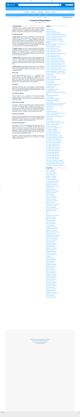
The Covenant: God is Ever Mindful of (53, 147)
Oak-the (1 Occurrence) (50, 174)
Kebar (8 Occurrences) (50, 246)
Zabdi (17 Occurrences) (51, 218)
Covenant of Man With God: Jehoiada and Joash (55, 53)
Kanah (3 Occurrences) (50, 202)
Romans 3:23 (32, 97)
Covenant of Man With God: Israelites (53, 50)
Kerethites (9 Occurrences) (51, 248)
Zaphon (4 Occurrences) (51, 290)
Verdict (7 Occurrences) (51, 284)
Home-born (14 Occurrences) (52, 228)
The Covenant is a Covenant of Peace (53, 127)
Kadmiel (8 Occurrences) (51, 297)
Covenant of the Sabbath (51, 77)
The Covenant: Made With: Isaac (52, 153)
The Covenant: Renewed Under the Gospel (54, 163)
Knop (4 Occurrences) (50, 287)
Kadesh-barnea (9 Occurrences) (52, 231)
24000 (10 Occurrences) (51, 279)
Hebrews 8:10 (41, 77)
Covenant (48, 28)
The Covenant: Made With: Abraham (53, 150)
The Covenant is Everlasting (51, 129)
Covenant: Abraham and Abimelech (53, 98)
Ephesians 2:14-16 (24, 126)
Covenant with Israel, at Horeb (52, 89)
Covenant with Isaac (50, 87)
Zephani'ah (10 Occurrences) (52, 292)
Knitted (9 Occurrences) (51, 220)
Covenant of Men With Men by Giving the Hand (55, 63)
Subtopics (40, 22)
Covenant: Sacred (49, 119)
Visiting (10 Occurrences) (51, 289)
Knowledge (48, 256)
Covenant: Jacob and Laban (51, 111)
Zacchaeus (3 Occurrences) (51, 240)
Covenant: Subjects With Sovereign (53, 121)
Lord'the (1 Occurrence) (51, 169)
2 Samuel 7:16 (39, 67)
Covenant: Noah (49, 118)
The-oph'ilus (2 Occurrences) (52, 179)
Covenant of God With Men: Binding (53, 32)
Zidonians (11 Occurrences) (51, 197)
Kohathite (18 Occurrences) (51, 184)
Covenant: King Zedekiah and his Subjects (54, 116)
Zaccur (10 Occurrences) (51, 293)
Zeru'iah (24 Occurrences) (51, 275)
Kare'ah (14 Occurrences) (51, 210)
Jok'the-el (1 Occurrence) (51, 178)
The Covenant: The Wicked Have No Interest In (55, 165)
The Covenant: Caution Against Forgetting (54, 137)
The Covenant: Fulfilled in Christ (52, 145)
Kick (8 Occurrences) (50, 269)
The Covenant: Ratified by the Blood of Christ (55, 162)
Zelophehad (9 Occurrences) (52, 227)
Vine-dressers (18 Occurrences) (52, 204)
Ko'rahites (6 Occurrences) (51, 274)
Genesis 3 (23, 95)
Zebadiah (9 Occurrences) (51, 264)
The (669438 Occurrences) (51, 173)
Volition (47, 212)
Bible (8, 17)
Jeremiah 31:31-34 (31, 75)
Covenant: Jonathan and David (52, 114)
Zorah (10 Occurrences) (51, 266)
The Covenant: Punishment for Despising (54, 160)
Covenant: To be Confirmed (51, 126)
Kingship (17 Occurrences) (51, 230)
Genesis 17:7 (29, 50)
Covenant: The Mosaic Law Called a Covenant (55, 122)
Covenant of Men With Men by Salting (53, 68)
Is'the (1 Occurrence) (50, 171)
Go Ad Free (2, 412)
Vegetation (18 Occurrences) (52, 200)
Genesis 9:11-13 (25, 39)
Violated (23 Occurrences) (51, 285)
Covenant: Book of (49, 108)
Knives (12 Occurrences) (51, 195)
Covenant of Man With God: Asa (52, 48)
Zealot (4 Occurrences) (50, 233)
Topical (11, 17)
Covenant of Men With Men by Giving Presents (55, 61)
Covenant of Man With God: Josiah (53, 56)
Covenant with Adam (50, 81)
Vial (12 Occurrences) (50, 225)
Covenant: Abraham (50, 97)
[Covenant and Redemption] (78, 189)
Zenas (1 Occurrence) (50, 241)
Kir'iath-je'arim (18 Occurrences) (52, 186)
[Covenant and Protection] (1, 189)
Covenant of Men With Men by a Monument (55, 59)
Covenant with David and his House (53, 84)
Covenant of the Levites (51, 76)
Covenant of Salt (49, 74)
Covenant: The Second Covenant (52, 124)
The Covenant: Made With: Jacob (52, 157)
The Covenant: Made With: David (52, 152)
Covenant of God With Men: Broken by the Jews (55, 34)
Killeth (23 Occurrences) (51, 223)
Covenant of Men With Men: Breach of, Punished (56, 69)
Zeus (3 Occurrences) (50, 261)
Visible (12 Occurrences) (51, 259)
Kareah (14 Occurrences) (51, 199)
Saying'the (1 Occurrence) (51, 176)
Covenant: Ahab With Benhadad (52, 100)
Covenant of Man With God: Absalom (53, 46)
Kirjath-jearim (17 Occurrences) (52, 215)
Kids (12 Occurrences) (50, 222)
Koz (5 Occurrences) (50, 295)
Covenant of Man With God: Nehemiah (53, 58)
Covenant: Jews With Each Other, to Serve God (55, 113)
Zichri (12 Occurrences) (51, 272)
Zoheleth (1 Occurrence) (51, 251)
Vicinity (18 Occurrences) (51, 205)
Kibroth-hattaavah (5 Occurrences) (53, 235)
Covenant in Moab (49, 29)
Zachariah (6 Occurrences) (51, 244)
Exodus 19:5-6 (15, 59)
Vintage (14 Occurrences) (51, 192)
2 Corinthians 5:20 (30, 117)
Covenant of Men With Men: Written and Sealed (55, 73)
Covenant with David (50, 82)
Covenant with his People (51, 86)
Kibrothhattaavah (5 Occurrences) (53, 236)
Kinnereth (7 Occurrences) (51, 254)
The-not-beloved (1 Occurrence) (52, 181)
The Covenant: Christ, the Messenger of (54, 140)
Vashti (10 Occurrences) (51, 217)
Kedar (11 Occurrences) (51, 271)
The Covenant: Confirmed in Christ (53, 144)
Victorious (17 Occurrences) (51, 238)
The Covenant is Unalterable (51, 131)
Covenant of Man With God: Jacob (53, 51)
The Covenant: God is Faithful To (52, 149)
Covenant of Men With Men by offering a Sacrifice (56, 66)
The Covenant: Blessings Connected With (54, 135)
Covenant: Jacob (49, 109)
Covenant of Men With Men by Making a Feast (55, 64)
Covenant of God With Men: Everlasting (54, 37)
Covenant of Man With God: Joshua (53, 55)
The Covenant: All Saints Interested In (53, 132)
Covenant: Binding (49, 102)
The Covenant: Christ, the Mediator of (53, 139)
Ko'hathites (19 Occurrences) (52, 182)
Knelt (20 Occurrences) (50, 258)
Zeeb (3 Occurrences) (50, 249)
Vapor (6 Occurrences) (50, 280)
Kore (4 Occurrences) (50, 194)
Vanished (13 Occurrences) (51, 282)
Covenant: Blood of (50, 106)
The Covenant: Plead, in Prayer (52, 158)
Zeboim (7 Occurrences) (51, 207)
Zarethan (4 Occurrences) (51, 253)
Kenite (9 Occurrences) (50, 267)
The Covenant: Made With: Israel (52, 155)
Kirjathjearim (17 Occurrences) (52, 191)
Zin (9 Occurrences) (50, 187)
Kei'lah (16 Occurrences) (51, 277)
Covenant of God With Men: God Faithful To (54, 39)
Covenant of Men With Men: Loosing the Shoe (55, 71)
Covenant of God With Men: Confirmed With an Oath (56, 36)
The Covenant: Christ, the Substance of (54, 142)
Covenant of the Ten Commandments (53, 79)
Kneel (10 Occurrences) (51, 243)
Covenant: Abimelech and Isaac (52, 95)
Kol (46, 213)
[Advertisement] (40, 321)
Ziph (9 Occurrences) (50, 262)
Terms (44, 22)
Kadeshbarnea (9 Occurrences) (52, 209)
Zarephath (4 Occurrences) (51, 189)
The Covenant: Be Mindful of (52, 134)
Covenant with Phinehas (51, 90)
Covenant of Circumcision (51, 31)
